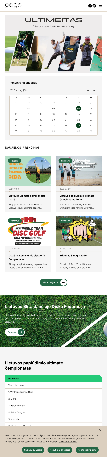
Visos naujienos (50, 282)
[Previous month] (88, 90)
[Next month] (94, 90)
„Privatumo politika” (68, 441)
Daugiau (12, 332)
